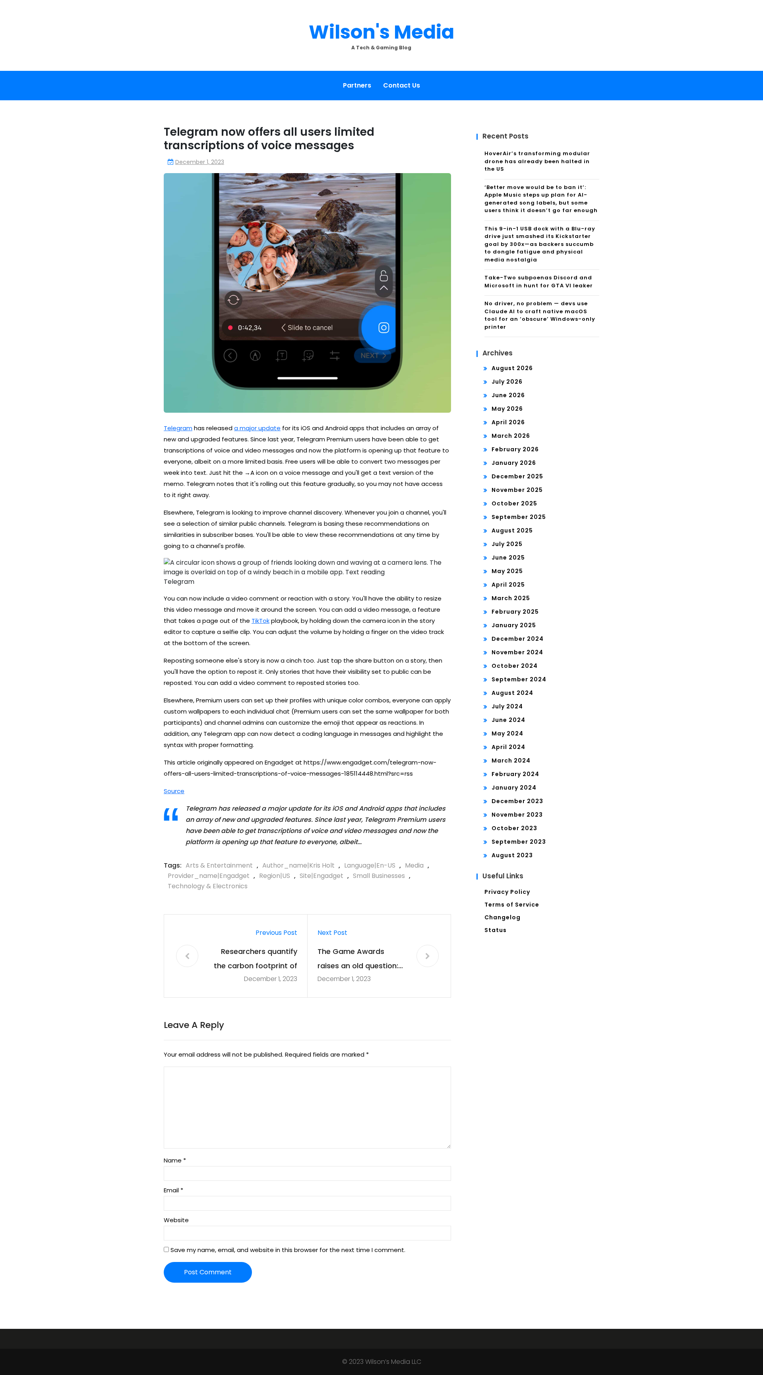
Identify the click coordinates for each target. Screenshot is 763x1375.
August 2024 (512, 693)
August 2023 (512, 855)
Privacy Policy (507, 892)
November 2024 (517, 652)
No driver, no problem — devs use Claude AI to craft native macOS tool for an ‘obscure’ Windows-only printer (539, 315)
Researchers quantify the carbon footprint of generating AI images (255, 959)
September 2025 (519, 517)
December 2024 (518, 639)
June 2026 (508, 395)
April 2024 (508, 747)
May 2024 (507, 733)
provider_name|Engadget (209, 875)
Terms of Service (511, 905)
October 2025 (514, 503)
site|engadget (321, 875)
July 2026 (507, 382)
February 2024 (515, 774)
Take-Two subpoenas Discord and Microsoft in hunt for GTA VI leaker (538, 281)
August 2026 (512, 368)
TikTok (260, 620)
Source (174, 791)
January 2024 (514, 788)
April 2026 (508, 422)
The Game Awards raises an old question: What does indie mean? (360, 959)
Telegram (178, 428)
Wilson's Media (381, 32)
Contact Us (401, 85)
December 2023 (517, 801)
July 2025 (507, 544)
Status (495, 930)
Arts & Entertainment (219, 865)
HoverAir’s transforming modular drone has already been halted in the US (537, 161)
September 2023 (519, 842)
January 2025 (514, 625)
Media (414, 865)
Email (173, 1190)
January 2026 (514, 463)
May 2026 (507, 409)
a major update (257, 428)
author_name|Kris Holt (298, 865)
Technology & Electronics (208, 886)
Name (175, 1160)
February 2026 (515, 449)
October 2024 (515, 666)
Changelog (502, 917)
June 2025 (508, 558)
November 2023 (517, 815)
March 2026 (511, 436)
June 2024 (508, 720)
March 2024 (511, 761)
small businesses (379, 875)
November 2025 (517, 490)
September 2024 (519, 679)
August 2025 (512, 530)
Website (176, 1220)
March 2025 (511, 598)
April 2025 (508, 585)
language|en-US (369, 865)
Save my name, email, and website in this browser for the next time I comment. (287, 1250)
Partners (357, 85)
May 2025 (507, 571)
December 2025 (517, 476)
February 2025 (515, 612)
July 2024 (507, 706)
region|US (274, 875)
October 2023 (514, 828)
